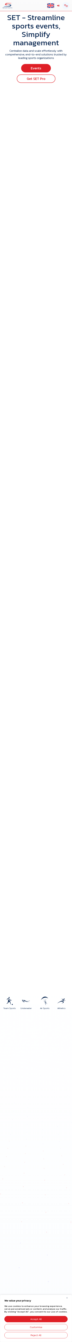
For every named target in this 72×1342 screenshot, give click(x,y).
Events (36, 68)
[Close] (68, 1298)
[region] (36, 1318)
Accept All (36, 1319)
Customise (36, 1327)
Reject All (36, 1335)
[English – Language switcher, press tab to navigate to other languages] (50, 5)
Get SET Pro (36, 78)
